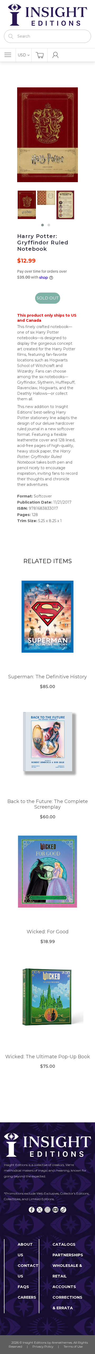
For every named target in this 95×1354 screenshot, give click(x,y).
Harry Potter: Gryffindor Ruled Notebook (42, 242)
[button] (42, 225)
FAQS (23, 1286)
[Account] (55, 55)
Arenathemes (62, 1342)
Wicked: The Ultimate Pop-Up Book (47, 1057)
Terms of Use (73, 1346)
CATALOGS (64, 1244)
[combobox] (47, 36)
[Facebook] (32, 1210)
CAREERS (27, 1297)
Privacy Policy (42, 1346)
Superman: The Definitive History (47, 677)
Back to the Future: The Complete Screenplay (47, 804)
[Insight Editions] (47, 15)
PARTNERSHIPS (68, 1255)
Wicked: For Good (48, 932)
